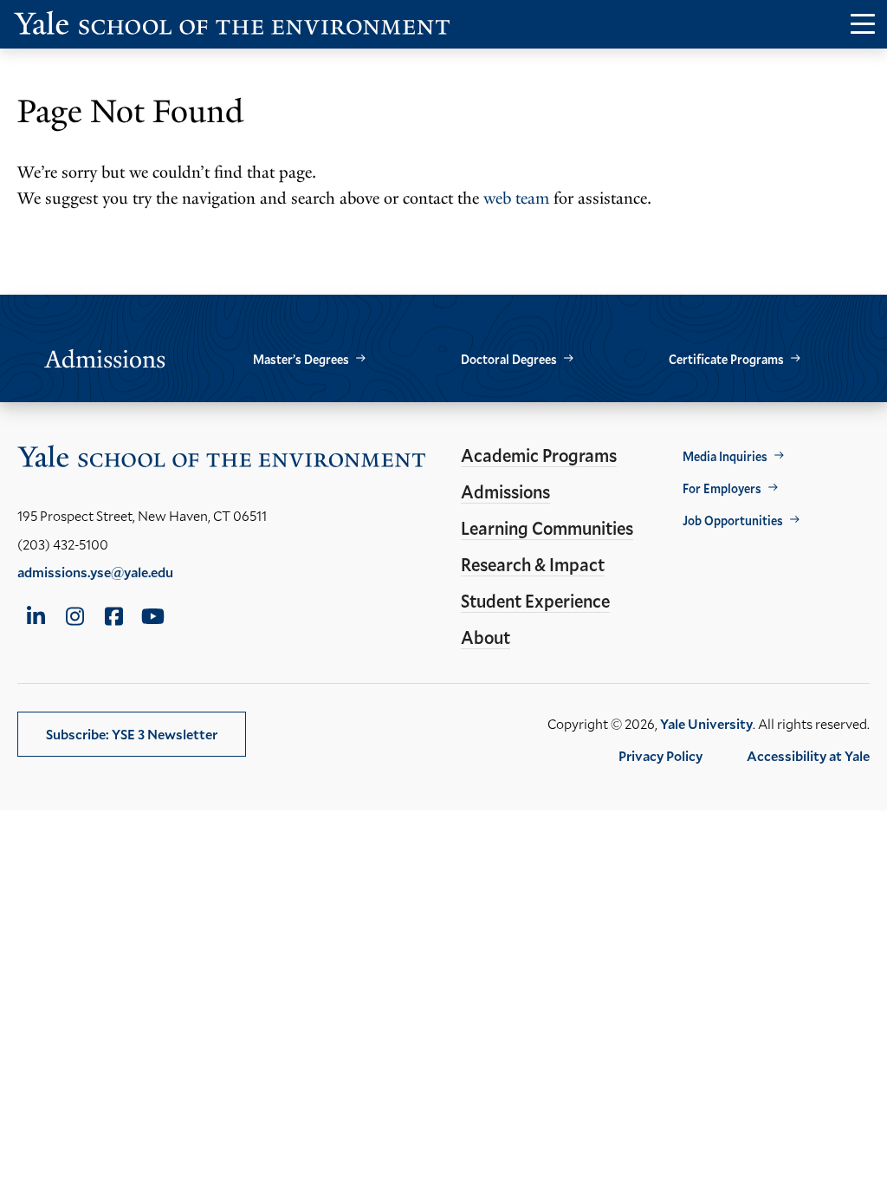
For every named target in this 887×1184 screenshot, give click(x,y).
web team (516, 198)
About (485, 637)
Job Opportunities (733, 520)
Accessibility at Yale (808, 755)
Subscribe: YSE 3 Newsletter (131, 734)
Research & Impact (533, 564)
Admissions (505, 491)
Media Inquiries (725, 456)
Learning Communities (547, 528)
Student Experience (535, 600)
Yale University (706, 723)
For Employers (722, 488)
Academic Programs (539, 455)
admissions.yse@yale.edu (95, 572)
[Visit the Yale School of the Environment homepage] (232, 26)
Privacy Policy (660, 755)
